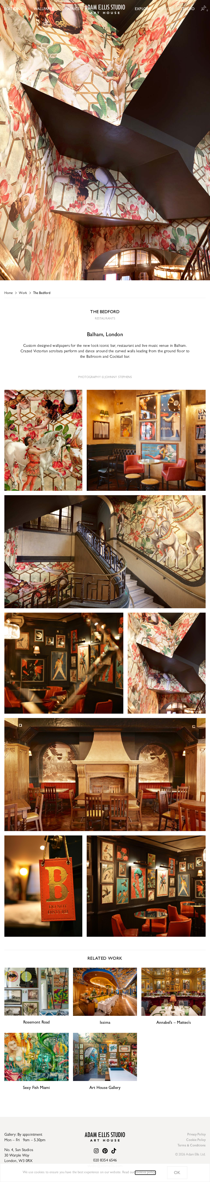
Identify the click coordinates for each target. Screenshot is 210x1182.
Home (8, 293)
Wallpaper (43, 9)
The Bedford (41, 293)
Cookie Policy (196, 1140)
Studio (187, 9)
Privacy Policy (196, 1135)
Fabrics (72, 9)
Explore (143, 9)
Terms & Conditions (191, 1146)
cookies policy (145, 1172)
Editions (13, 9)
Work (163, 9)
